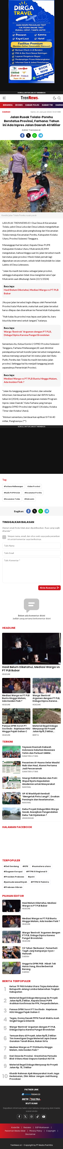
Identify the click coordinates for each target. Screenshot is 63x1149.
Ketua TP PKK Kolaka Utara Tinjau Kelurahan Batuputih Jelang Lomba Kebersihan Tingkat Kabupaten (34, 989)
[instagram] (31, 1116)
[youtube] (43, 1116)
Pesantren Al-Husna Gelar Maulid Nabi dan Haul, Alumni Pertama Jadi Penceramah (40, 765)
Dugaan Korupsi (14, 871)
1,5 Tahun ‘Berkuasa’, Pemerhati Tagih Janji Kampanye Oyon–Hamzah (39, 951)
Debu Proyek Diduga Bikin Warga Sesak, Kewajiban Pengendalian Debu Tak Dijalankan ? (40, 812)
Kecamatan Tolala (12, 499)
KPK (26, 866)
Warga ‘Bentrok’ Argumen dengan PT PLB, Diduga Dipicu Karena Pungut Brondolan (28, 333)
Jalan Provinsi (34, 486)
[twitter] (25, 1116)
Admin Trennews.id (31, 130)
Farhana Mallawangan (14, 486)
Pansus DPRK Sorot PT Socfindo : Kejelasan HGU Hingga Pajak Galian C (16, 728)
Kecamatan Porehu (34, 492)
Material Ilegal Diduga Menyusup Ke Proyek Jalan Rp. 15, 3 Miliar (33, 1066)
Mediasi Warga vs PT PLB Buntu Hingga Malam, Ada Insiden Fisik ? (30, 380)
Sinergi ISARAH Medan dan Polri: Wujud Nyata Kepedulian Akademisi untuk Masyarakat (40, 781)
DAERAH (6, 112)
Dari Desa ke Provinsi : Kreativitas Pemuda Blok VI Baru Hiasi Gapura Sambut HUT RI (33, 1057)
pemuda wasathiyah (16, 882)
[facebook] (19, 1116)
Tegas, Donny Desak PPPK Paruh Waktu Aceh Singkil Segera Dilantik (34, 1019)
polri (32, 876)
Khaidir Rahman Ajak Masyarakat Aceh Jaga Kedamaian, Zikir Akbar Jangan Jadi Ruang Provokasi (34, 1076)
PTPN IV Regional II (37, 871)
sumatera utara (42, 866)
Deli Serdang (12, 866)
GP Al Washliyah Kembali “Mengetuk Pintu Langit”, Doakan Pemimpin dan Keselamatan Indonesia (40, 798)
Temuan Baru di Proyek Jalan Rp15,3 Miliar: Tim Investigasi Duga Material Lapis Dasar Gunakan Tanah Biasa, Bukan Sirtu (33, 1038)
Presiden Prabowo (15, 876)
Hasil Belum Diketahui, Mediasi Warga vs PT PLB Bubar (31, 291)
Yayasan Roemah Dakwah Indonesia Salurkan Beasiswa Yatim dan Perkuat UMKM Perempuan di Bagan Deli (38, 752)
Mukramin (30, 499)
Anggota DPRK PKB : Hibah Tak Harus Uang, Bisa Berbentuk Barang (39, 966)
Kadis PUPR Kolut (12, 492)
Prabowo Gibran (14, 887)
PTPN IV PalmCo (41, 882)
